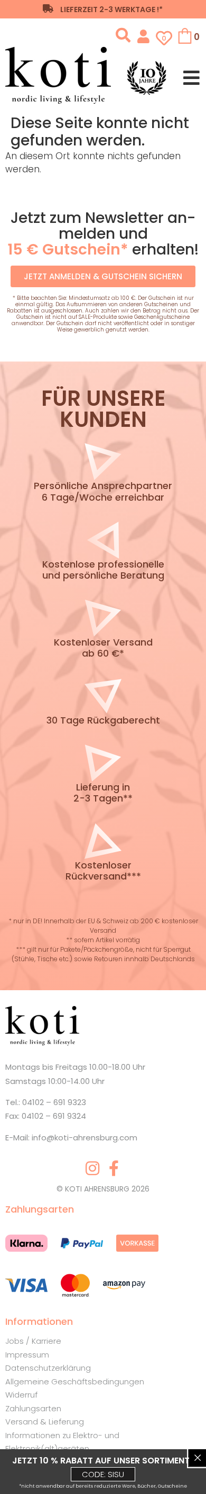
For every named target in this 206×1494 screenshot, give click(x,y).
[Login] (143, 35)
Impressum (27, 1354)
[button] (124, 35)
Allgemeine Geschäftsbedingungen (74, 1381)
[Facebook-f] (113, 1168)
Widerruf (21, 1394)
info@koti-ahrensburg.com (84, 1137)
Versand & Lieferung (44, 1421)
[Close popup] (197, 1457)
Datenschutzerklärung (48, 1367)
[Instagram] (92, 1168)
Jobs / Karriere (33, 1340)
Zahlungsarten (33, 1408)
